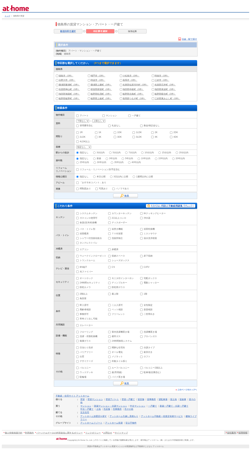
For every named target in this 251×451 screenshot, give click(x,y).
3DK (119, 137)
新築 (99, 158)
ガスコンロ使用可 (88, 218)
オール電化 (117, 352)
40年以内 (136, 162)
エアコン (84, 249)
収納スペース (118, 256)
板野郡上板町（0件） (101, 98)
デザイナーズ (86, 361)
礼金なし (116, 125)
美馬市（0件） (130, 80)
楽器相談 (148, 309)
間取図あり (85, 188)
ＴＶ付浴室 (117, 233)
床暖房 (115, 249)
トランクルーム (87, 260)
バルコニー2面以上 (153, 367)
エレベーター (86, 325)
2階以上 (84, 294)
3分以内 (101, 152)
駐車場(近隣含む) (152, 372)
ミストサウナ (150, 233)
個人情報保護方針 (13, 433)
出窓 (82, 356)
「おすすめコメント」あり (93, 182)
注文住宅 (84, 412)
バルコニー (85, 367)
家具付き (148, 352)
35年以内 (118, 162)
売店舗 (106, 409)
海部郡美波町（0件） (165, 89)
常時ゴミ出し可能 (88, 318)
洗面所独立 (117, 238)
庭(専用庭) (117, 372)
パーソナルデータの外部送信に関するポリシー (59, 433)
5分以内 (117, 152)
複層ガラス (85, 341)
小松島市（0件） (131, 75)
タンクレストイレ (88, 242)
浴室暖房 (84, 233)
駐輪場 (83, 377)
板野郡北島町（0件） (133, 94)
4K (156, 137)
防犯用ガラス (118, 287)
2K (156, 132)
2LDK (82, 137)
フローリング (86, 332)
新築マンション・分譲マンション (110, 406)
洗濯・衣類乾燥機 (88, 336)
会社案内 (231, 433)
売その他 (128, 409)
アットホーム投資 (114, 423)
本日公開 (101, 176)
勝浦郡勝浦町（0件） (69, 84)
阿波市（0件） (98, 80)
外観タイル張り (119, 361)
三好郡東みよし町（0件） (167, 98)
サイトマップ (121, 433)
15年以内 (163, 158)
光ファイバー (86, 271)
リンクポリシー (93, 433)
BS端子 (83, 267)
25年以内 (84, 162)
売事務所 (117, 409)
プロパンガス (150, 336)
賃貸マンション (95, 399)
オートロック (86, 278)
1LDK (139, 132)
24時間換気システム (122, 341)
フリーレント (118, 314)
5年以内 (129, 158)
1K (99, 132)
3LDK (139, 137)
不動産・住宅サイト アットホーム (72, 396)
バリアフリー (86, 352)
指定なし (84, 152)
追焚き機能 (117, 229)
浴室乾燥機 (149, 229)
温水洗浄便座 (150, 238)
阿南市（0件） (162, 75)
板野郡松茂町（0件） (101, 94)
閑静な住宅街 (118, 347)
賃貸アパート (112, 399)
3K (99, 137)
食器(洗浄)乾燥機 (88, 222)
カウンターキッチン (122, 213)
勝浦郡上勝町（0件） (101, 84)
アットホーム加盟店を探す (93, 416)
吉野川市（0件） (67, 80)
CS (113, 267)
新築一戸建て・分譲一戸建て (174, 406)
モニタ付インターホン (123, 278)
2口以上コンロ (119, 218)
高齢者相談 (85, 309)
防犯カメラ (85, 287)
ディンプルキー (119, 282)
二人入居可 (117, 305)
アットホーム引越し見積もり (124, 416)
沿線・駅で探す (189, 39)
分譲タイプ (149, 347)
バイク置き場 (118, 377)
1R (81, 132)
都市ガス (116, 336)
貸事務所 (151, 399)
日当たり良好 (86, 347)
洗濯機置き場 (150, 332)
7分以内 (133, 152)
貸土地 (173, 399)
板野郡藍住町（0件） (165, 94)
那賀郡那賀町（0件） (101, 89)
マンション (111, 115)
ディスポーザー (119, 222)
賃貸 (82, 399)
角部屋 (83, 298)
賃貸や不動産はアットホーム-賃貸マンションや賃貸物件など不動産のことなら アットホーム (125, 446)
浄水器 (147, 218)
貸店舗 (141, 399)
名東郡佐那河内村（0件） (135, 84)
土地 (98, 409)
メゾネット (117, 356)
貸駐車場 (163, 399)
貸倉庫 (183, 399)
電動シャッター (151, 282)
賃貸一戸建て (128, 399)
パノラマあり (122, 188)
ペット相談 (117, 309)
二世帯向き (149, 314)
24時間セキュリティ (90, 282)
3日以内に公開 (121, 176)
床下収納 (148, 256)
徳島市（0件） (66, 75)
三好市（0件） (162, 80)
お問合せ (107, 433)
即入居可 (84, 305)
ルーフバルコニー (120, 367)
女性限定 (148, 305)
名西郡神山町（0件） (69, 89)
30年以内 (101, 162)
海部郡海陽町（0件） (69, 94)
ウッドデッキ (86, 372)
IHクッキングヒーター (155, 213)
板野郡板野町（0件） (69, 98)
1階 (145, 294)
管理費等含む (86, 125)
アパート (84, 115)
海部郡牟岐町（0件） (133, 89)
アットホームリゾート (91, 423)
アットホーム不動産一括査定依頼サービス (162, 416)
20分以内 (183, 152)
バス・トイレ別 (87, 229)
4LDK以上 (85, 141)
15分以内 (166, 152)
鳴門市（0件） (98, 75)
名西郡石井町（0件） (165, 84)
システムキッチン (88, 213)
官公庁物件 (131, 423)
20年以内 (180, 158)
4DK (175, 137)
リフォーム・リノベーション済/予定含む (100, 169)
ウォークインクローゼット (93, 256)
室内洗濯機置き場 (120, 332)
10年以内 (145, 158)
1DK (119, 132)
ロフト (147, 356)
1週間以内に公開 (144, 176)
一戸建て (136, 115)
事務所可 (84, 314)
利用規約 (29, 433)
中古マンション (137, 406)
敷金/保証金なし (152, 125)
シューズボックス (120, 260)
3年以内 (113, 158)
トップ (7, 16)
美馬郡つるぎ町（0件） (134, 98)
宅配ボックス (150, 278)
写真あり (103, 188)
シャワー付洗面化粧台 (91, 238)
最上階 (115, 294)
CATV (146, 267)
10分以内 (149, 152)
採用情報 (243, 433)
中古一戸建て (87, 409)
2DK (175, 132)
